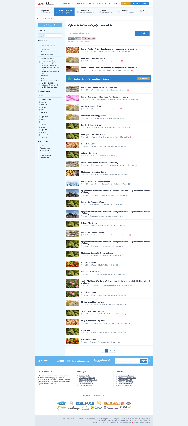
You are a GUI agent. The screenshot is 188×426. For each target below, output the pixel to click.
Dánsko (117, 109)
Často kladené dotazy (125, 382)
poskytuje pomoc (118, 422)
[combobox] (103, 33)
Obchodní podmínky (86, 386)
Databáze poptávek (125, 380)
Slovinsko (121, 304)
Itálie (121, 146)
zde (149, 421)
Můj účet (117, 3)
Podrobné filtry (50, 25)
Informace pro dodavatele (127, 378)
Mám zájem (143, 79)
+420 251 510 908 (63, 361)
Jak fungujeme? (68, 3)
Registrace (125, 3)
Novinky (88, 3)
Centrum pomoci (98, 3)
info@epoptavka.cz (82, 361)
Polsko (113, 156)
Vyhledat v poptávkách (87, 378)
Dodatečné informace (113, 51)
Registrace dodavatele (126, 376)
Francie (125, 51)
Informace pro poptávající (88, 380)
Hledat (142, 33)
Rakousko (122, 274)
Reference (80, 3)
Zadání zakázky (104, 61)
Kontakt (108, 3)
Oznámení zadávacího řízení (114, 70)
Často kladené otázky (86, 384)
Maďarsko (118, 118)
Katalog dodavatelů (85, 382)
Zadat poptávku (140, 3)
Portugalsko (116, 61)
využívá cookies (93, 419)
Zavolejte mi (144, 360)
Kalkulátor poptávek (125, 386)
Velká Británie (123, 195)
